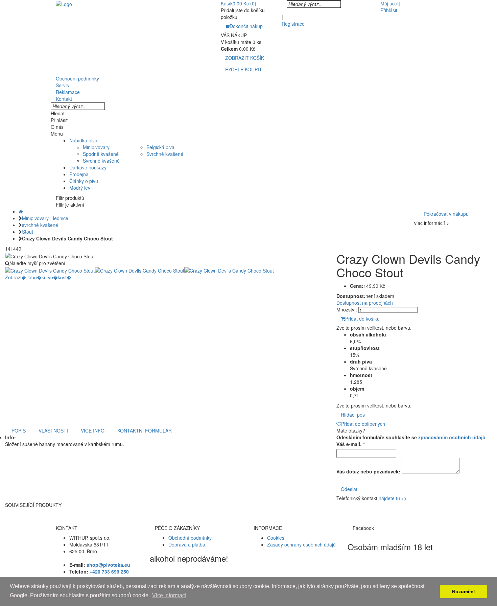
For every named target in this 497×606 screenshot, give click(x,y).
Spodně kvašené (101, 153)
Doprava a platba (186, 544)
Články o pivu (83, 181)
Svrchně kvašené (101, 160)
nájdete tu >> (393, 498)
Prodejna (79, 174)
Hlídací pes (353, 414)
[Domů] (21, 211)
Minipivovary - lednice (45, 218)
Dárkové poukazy (87, 167)
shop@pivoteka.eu (108, 564)
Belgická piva (160, 147)
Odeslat (349, 489)
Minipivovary (96, 147)
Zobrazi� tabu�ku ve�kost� (38, 277)
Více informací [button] (169, 595)
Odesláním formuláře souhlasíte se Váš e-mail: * (411, 440)
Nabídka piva (83, 140)
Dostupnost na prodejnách (364, 302)
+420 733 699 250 (109, 571)
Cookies (275, 537)
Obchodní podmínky (190, 537)
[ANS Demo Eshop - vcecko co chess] (64, 3)
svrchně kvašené (40, 225)
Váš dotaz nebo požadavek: (368, 471)
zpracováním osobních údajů (452, 437)
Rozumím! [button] (463, 591)
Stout (27, 231)
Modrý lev (79, 187)
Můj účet (389, 3)
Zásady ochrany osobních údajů (301, 544)
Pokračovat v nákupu (446, 213)
